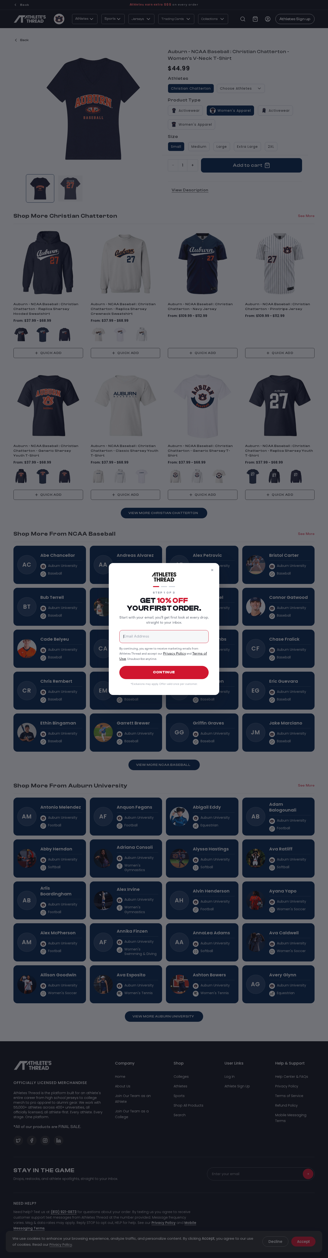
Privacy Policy (174, 653)
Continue (164, 672)
